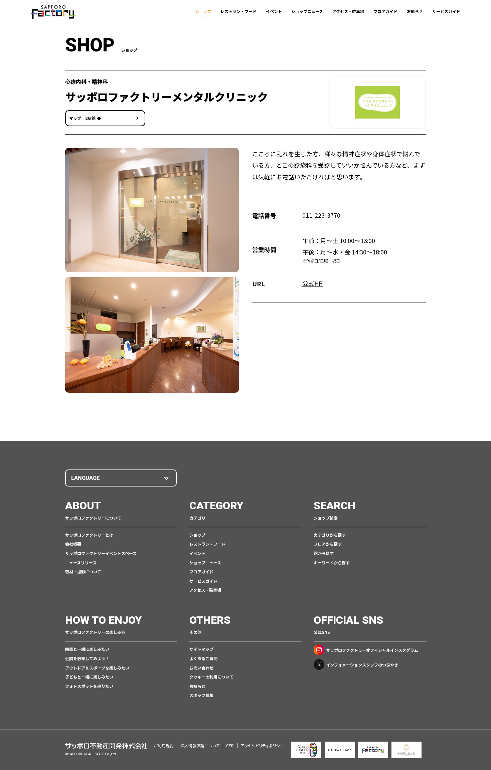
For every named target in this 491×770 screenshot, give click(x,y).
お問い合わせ (201, 667)
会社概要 (73, 544)
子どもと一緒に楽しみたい (89, 677)
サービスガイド (446, 11)
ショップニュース (307, 11)
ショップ (203, 11)
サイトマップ (201, 649)
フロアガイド (385, 11)
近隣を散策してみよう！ (87, 658)
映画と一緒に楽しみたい (87, 649)
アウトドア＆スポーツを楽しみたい (97, 667)
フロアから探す (328, 544)
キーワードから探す (332, 562)
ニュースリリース (81, 562)
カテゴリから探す (330, 535)
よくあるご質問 (203, 658)
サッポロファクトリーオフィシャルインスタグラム (372, 650)
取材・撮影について (83, 571)
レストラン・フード (238, 11)
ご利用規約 (164, 745)
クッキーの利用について (211, 677)
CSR (230, 745)
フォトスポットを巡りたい (89, 686)
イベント (274, 11)
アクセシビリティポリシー (262, 745)
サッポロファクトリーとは (89, 535)
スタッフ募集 (201, 695)
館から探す (324, 553)
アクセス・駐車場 (348, 11)
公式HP (312, 283)
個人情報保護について (199, 745)
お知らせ (415, 11)
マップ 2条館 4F (85, 118)
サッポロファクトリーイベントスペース (101, 553)
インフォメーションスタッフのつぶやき (362, 664)
